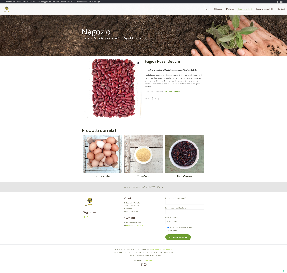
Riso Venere (184, 176)
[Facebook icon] (277, 2)
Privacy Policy (155, 249)
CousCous (143, 176)
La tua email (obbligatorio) (176, 208)
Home (85, 38)
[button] (138, 63)
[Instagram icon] (281, 2)
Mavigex (149, 260)
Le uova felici (102, 176)
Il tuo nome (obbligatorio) (175, 198)
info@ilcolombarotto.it (135, 225)
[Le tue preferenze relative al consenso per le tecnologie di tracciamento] (283, 271)
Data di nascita (171, 218)
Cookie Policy (167, 249)
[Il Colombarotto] (13, 9)
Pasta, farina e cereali (106, 38)
